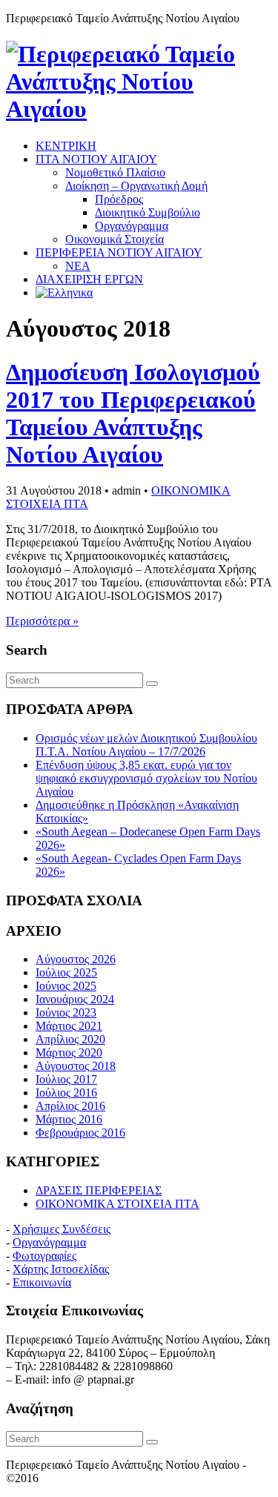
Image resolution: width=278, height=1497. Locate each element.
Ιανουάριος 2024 (75, 999)
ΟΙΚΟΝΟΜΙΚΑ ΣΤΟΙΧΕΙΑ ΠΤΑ (117, 1203)
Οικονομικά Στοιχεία (114, 239)
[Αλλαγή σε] (64, 292)
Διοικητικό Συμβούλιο (147, 212)
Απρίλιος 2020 (70, 1039)
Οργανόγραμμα (131, 225)
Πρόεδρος (119, 199)
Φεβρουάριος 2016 (80, 1132)
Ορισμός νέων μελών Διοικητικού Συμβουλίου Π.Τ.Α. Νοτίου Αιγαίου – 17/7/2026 (146, 745)
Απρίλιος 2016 (70, 1106)
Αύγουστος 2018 (76, 1066)
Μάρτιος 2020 (69, 1052)
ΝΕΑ (77, 266)
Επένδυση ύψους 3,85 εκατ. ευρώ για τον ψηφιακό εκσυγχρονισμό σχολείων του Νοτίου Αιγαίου (146, 778)
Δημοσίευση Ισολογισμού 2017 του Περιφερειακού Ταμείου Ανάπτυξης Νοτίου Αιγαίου (133, 413)
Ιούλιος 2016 (66, 1092)
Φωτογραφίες (44, 1255)
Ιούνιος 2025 (66, 985)
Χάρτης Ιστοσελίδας (61, 1269)
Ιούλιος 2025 (66, 972)
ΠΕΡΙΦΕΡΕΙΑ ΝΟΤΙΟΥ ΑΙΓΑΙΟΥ (119, 252)
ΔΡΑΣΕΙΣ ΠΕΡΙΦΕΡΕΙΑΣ (99, 1190)
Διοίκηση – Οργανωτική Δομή (136, 185)
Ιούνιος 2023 (66, 1012)
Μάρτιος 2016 (69, 1119)
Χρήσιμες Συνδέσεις (61, 1229)
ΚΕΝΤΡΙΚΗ (66, 145)
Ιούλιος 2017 (66, 1079)
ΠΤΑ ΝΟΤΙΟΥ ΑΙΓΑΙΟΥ (96, 159)
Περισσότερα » (42, 621)
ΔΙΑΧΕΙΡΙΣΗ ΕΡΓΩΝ (89, 279)
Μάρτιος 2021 (69, 1026)
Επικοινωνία (42, 1282)
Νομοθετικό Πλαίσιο (115, 172)
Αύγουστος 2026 (76, 959)
